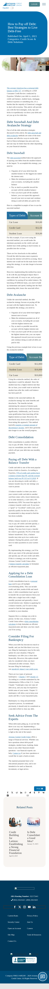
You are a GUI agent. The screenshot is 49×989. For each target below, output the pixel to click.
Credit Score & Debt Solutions (22, 40)
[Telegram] (30, 792)
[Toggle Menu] (44, 4)
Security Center (13, 922)
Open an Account (14, 928)
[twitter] (19, 907)
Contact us (17, 753)
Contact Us (12, 941)
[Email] (28, 795)
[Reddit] (17, 792)
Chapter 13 (34, 677)
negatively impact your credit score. (25, 669)
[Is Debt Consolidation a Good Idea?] (33, 818)
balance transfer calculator (19, 564)
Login (34, 4)
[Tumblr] (34, 792)
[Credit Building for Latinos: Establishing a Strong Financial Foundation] (15, 818)
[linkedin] (34, 907)
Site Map (11, 935)
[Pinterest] (39, 792)
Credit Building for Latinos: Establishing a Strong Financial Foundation (16, 843)
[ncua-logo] (33, 954)
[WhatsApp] (25, 792)
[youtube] (29, 907)
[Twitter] (12, 792)
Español (6, 8)
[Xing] (8, 795)
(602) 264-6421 (19, 900)
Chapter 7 (22, 677)
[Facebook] (8, 792)
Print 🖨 (40, 789)
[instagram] (24, 907)
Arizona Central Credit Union (20, 737)
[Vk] (43, 792)
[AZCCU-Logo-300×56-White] (24, 888)
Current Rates (13, 916)
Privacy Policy (32, 916)
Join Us (30, 922)
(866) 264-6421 (32, 900)
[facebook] (15, 907)
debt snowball (15, 158)
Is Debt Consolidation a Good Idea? (35, 837)
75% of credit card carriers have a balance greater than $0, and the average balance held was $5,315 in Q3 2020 (24, 475)
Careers (30, 928)
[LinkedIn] (21, 792)
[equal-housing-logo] (19, 954)
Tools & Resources (34, 935)
